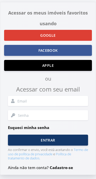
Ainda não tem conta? (40, 167)
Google (48, 35)
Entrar (48, 140)
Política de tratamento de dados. (39, 156)
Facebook (48, 50)
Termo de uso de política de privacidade (48, 151)
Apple (48, 65)
